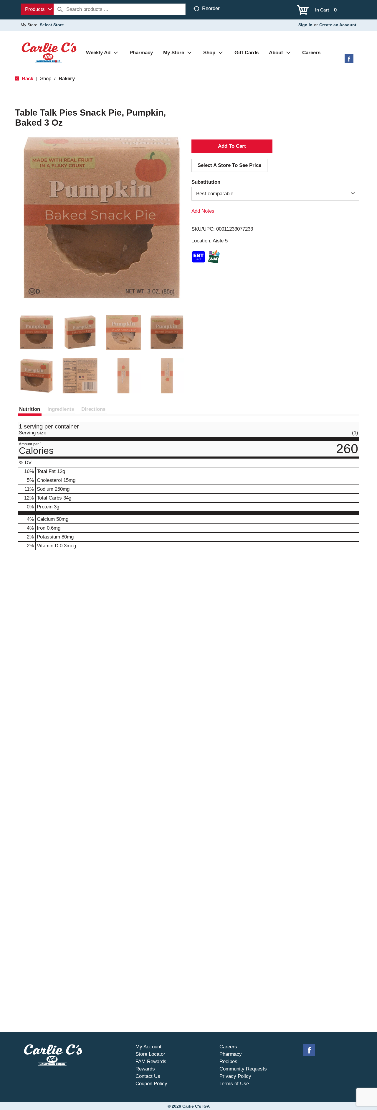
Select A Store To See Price (229, 165)
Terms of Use (234, 1083)
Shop (45, 78)
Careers (228, 1047)
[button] (36, 332)
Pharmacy (230, 1054)
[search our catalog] (60, 9)
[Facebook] (349, 61)
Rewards (145, 1069)
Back (26, 78)
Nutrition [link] (29, 409)
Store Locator (150, 1054)
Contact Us (147, 1076)
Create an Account (337, 24)
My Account (148, 1047)
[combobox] (37, 9)
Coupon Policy (151, 1083)
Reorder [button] (211, 8)
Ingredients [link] (60, 409)
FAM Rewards (150, 1061)
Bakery (67, 78)
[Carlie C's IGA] (49, 52)
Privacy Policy (235, 1076)
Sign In (305, 24)
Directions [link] (93, 409)
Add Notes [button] (202, 211)
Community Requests (243, 1069)
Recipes (228, 1061)
